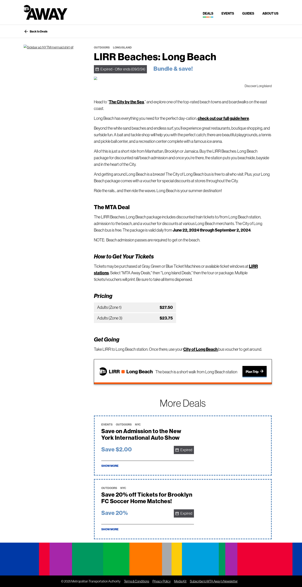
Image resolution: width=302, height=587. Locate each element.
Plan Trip (252, 372)
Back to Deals (35, 31)
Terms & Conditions (136, 581)
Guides (248, 13)
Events (227, 13)
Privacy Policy (161, 581)
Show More (110, 465)
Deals (208, 13)
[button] (236, 445)
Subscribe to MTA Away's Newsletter (214, 581)
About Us (270, 13)
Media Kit (180, 581)
